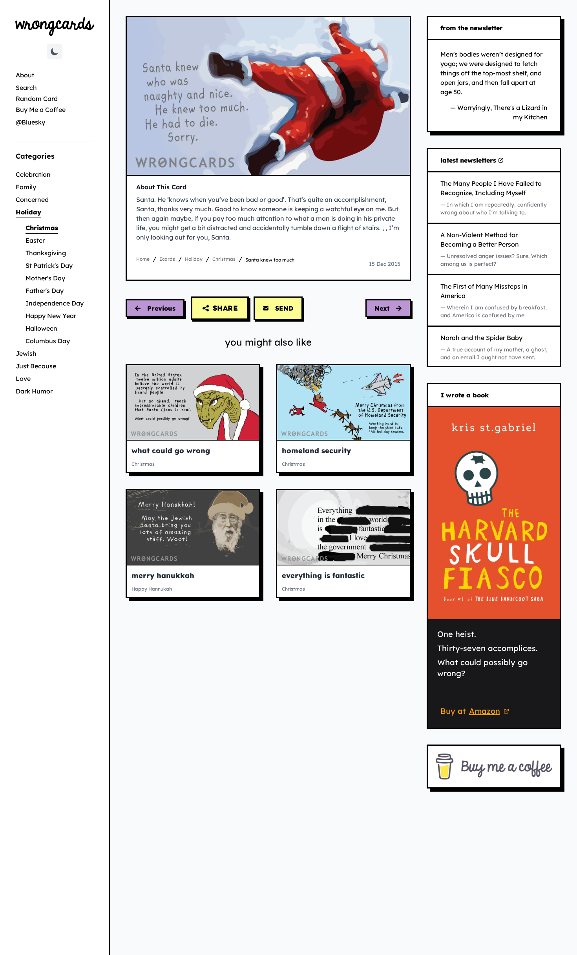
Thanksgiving (46, 253)
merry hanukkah (162, 575)
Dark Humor (34, 391)
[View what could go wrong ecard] (193, 402)
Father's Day (45, 291)
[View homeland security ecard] (343, 402)
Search (26, 87)
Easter (35, 240)
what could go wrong (170, 450)
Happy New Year (51, 316)
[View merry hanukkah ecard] (193, 527)
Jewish (26, 353)
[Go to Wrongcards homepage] (54, 26)
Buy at (476, 712)
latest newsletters (469, 160)
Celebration (33, 174)
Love (23, 378)
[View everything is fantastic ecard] (343, 527)
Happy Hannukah (151, 589)
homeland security (316, 450)
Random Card (37, 98)
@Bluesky (30, 122)
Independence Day (55, 303)
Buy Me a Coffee (41, 109)
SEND (284, 308)
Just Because (36, 366)
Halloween (41, 328)
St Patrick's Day (49, 265)
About (25, 75)
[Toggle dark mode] (54, 51)
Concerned (32, 199)
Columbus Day (48, 341)
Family (26, 187)
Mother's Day (45, 278)
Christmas (59, 227)
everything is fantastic (323, 575)
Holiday (54, 212)
